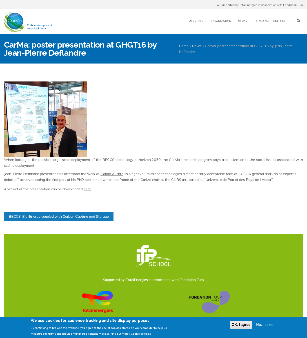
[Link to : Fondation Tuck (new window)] (209, 301)
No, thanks (264, 325)
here (87, 189)
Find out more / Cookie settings (131, 333)
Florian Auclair (111, 173)
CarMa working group (272, 21)
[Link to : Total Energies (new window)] (97, 301)
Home (184, 46)
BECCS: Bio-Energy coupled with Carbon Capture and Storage (59, 216)
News (242, 21)
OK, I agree (241, 325)
